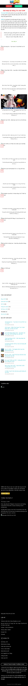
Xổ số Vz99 (3, 314)
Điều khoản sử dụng (5, 644)
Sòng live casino (4, 306)
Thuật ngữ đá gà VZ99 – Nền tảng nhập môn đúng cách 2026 (15, 339)
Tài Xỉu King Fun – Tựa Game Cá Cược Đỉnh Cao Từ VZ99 (15, 322)
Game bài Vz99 (4, 301)
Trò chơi (3, 311)
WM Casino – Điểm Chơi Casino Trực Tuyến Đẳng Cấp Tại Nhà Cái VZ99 (15, 328)
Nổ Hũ (2, 304)
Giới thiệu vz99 (4, 642)
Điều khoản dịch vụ (8, 677)
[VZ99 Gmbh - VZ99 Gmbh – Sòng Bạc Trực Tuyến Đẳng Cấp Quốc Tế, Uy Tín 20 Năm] (14, 2)
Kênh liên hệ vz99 (5, 651)
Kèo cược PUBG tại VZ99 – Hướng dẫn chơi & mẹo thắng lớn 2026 (15, 361)
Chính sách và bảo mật (6, 646)
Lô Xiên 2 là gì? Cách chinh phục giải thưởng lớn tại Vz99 (15, 372)
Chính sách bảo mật (19, 677)
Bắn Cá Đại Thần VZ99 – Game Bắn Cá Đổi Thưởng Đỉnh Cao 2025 (14, 366)
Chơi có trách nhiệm (5, 648)
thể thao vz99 (4, 309)
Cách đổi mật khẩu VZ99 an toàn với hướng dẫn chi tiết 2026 (15, 344)
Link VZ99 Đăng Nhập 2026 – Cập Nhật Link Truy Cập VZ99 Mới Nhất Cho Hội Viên (15, 333)
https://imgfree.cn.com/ (15, 621)
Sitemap (3, 634)
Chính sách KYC (4, 658)
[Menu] (26, 2)
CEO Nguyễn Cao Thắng (6, 653)
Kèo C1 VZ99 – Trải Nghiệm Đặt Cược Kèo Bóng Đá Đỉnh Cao (14, 350)
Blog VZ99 (3, 299)
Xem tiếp (13, 41)
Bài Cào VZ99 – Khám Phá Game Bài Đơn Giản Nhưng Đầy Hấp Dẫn (15, 355)
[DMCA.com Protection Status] (5, 493)
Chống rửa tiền (4, 655)
